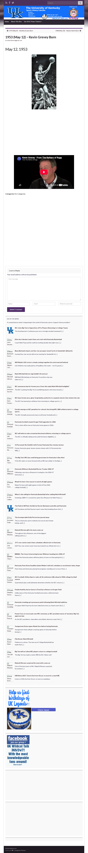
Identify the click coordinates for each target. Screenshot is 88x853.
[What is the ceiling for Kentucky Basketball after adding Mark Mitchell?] (10, 497)
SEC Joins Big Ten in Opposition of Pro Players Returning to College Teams (41, 328)
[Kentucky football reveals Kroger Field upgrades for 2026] (10, 424)
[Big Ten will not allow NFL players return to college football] (10, 654)
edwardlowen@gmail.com (14, 40)
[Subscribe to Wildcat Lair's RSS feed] (6, 2)
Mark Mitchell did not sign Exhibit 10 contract (31, 374)
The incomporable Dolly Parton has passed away (32, 517)
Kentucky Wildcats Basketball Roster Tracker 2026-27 (34, 469)
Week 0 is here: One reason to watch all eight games (33, 482)
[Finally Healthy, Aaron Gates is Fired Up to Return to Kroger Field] (10, 592)
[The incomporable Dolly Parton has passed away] (10, 519)
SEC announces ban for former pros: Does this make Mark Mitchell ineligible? (42, 386)
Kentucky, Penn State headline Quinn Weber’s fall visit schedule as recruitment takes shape (47, 565)
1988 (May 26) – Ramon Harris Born (67, 31)
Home (7, 21)
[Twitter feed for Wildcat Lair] (13, 2)
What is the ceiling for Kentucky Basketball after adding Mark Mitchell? (40, 494)
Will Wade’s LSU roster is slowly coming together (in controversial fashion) (41, 362)
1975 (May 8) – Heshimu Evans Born (21, 31)
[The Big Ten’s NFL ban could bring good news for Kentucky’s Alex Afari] (10, 460)
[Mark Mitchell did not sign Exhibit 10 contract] (10, 376)
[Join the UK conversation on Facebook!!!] (9, 2)
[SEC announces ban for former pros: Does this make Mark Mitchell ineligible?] (10, 389)
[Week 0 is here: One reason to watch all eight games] (10, 484)
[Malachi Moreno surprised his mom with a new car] (10, 665)
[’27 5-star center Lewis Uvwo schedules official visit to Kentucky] (10, 545)
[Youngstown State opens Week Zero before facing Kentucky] (10, 628)
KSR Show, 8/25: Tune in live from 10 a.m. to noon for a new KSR (37, 676)
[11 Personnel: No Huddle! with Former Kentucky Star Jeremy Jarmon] (10, 447)
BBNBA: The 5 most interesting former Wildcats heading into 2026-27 (40, 554)
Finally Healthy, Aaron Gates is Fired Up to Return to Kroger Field (38, 589)
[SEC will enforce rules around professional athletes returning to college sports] (10, 436)
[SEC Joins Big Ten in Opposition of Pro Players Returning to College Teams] (10, 330)
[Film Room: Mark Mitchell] (10, 641)
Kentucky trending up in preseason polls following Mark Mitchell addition (41, 602)
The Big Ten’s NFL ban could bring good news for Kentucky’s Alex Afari (39, 457)
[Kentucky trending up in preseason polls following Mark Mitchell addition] (10, 604)
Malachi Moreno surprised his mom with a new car (32, 663)
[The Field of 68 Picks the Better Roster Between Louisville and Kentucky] (10, 508)
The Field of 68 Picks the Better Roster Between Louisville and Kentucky (40, 506)
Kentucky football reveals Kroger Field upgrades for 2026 (35, 422)
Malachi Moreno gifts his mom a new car (29, 530)
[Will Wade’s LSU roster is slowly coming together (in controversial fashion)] (10, 364)
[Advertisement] (44, 133)
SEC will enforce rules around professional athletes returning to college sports (43, 433)
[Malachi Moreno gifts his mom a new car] (10, 532)
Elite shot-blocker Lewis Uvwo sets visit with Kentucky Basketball (38, 339)
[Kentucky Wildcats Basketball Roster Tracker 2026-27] (10, 471)
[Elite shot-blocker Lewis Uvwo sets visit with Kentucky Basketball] (10, 342)
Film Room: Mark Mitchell (24, 639)
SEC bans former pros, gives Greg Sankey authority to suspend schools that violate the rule (47, 398)
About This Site (16, 21)
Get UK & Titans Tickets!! (33, 21)
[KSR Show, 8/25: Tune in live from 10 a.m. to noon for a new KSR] (10, 678)
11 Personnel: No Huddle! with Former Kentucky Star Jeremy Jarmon (39, 445)
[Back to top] (83, 848)
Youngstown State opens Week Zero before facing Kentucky (36, 626)
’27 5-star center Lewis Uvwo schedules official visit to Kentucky (37, 542)
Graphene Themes (20, 850)
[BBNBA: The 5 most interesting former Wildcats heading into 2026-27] (10, 556)
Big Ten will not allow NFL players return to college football (36, 651)
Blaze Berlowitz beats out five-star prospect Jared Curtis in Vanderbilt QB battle (44, 351)
